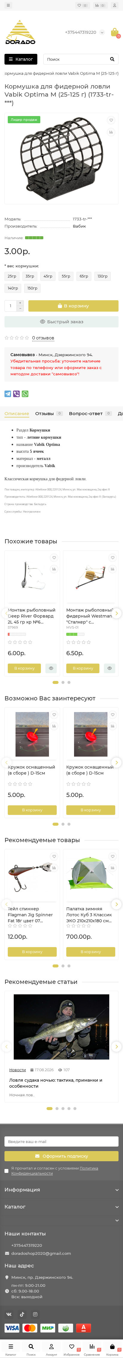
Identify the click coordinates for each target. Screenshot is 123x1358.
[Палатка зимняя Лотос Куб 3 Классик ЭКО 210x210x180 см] (90, 876)
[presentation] (6, 613)
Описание (16, 413)
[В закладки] (111, 120)
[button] (56, 682)
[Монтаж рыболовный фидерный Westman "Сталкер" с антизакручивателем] (90, 577)
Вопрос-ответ (89, 413)
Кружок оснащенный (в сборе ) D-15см (31, 770)
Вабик (79, 226)
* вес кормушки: (21, 265)
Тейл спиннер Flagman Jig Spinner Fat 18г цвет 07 (30, 914)
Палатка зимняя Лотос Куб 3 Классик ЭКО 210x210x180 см (89, 914)
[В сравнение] (111, 132)
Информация (22, 1190)
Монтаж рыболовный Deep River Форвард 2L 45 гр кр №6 (32, 616)
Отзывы (48, 413)
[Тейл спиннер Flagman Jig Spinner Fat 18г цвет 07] (32, 876)
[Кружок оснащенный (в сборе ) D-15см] (32, 734)
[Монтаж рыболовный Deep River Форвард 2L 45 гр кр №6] (32, 577)
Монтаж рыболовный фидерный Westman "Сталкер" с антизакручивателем (90, 616)
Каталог (14, 1207)
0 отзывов (43, 338)
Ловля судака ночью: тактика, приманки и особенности (55, 1083)
